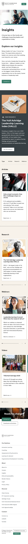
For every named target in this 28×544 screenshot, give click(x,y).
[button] (6, 81)
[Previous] (22, 285)
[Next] (25, 285)
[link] (9, 4)
